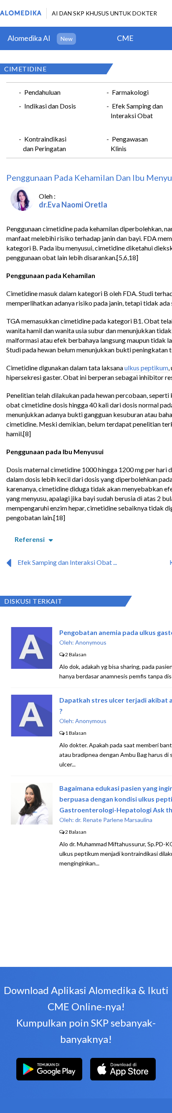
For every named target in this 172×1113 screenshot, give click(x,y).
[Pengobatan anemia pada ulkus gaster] (31, 666)
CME (125, 38)
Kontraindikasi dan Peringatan (44, 143)
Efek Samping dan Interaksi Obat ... (67, 562)
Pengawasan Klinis (129, 143)
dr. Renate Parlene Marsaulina (113, 819)
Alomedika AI (29, 38)
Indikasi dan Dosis (50, 106)
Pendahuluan (42, 92)
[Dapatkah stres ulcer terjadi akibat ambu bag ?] (31, 734)
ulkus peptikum (146, 368)
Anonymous (90, 642)
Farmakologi (130, 92)
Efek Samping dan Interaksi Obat (137, 110)
